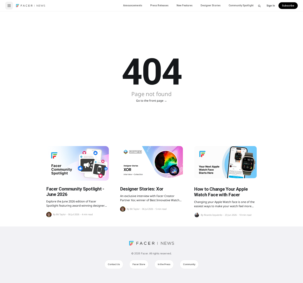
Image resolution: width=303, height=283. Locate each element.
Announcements (132, 5)
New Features (185, 5)
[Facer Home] (30, 5)
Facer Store (139, 264)
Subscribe (288, 5)
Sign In (271, 5)
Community (189, 264)
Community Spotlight (241, 5)
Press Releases (159, 5)
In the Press (164, 264)
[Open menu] (9, 5)
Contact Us (114, 264)
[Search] (259, 6)
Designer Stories (211, 5)
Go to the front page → (151, 101)
